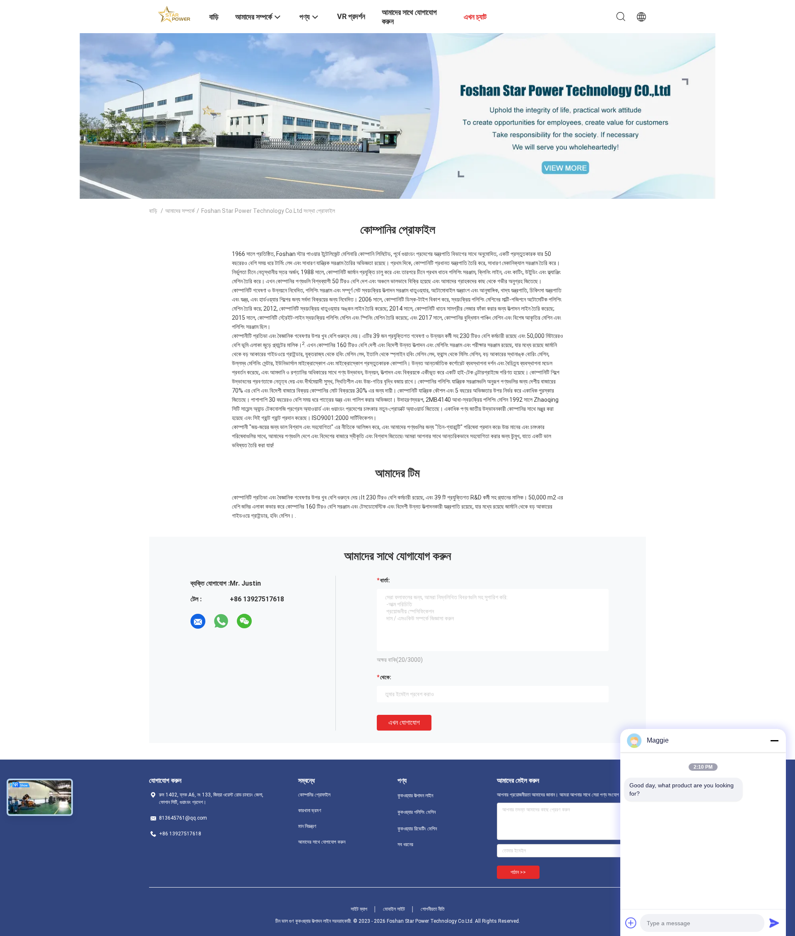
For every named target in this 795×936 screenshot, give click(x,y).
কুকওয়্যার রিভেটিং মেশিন (417, 829)
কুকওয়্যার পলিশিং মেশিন (417, 812)
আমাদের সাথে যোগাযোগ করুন (321, 842)
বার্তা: (385, 580)
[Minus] (774, 740)
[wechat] (244, 621)
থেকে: (385, 677)
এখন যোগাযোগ (404, 722)
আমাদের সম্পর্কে (180, 210)
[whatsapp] (221, 621)
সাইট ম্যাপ (359, 909)
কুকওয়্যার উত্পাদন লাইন (415, 795)
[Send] (774, 923)
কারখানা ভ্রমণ (309, 810)
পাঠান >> (518, 872)
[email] (197, 621)
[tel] (267, 621)
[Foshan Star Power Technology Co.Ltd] (174, 13)
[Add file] (631, 923)
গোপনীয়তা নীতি (433, 909)
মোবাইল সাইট (394, 909)
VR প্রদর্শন (351, 16)
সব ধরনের (405, 844)
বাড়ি (153, 210)
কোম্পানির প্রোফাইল (314, 795)
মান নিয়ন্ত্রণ (307, 826)
